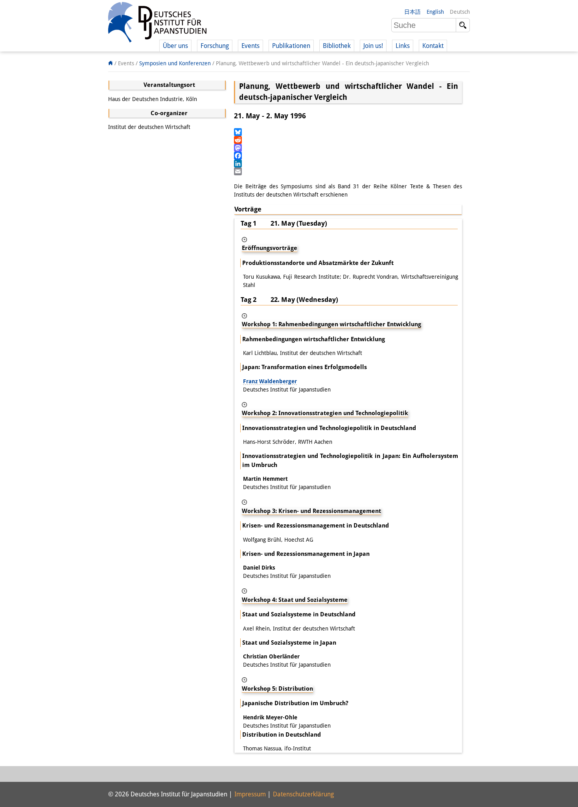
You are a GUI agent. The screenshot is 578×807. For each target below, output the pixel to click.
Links (403, 46)
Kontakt (433, 46)
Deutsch (460, 12)
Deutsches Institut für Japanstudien (157, 23)
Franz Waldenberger (270, 381)
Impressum (250, 794)
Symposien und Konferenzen (175, 63)
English (435, 12)
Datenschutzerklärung (303, 794)
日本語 (412, 12)
